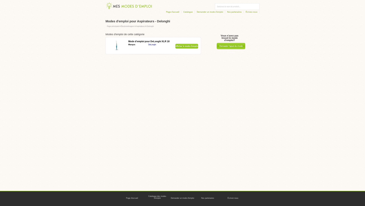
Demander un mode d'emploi (210, 12)
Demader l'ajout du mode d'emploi (231, 47)
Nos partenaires (234, 12)
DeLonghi (152, 44)
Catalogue (188, 12)
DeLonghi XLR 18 (149, 41)
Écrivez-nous (251, 12)
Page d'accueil (172, 12)
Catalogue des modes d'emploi (157, 197)
